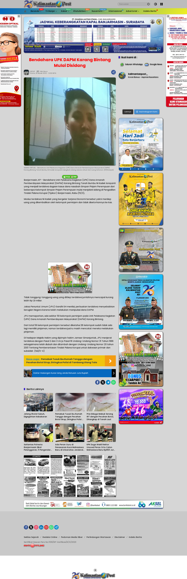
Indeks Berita (135, 537)
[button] (148, 4)
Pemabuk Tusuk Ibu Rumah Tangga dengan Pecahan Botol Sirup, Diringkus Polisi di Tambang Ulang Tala (69, 417)
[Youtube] (46, 527)
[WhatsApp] (113, 382)
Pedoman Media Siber (72, 537)
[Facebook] (97, 382)
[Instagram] (36, 527)
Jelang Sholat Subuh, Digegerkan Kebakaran (35, 415)
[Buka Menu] (161, 4)
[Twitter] (102, 382)
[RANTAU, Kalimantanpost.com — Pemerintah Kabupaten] (141, 94)
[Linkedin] (41, 527)
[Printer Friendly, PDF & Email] (69, 176)
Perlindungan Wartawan (99, 537)
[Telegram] (108, 382)
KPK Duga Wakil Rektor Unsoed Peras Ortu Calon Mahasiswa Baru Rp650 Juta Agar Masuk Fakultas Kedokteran (101, 447)
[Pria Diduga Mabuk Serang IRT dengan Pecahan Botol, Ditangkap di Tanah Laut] (101, 402)
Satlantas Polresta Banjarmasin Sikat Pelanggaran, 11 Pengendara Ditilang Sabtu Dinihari (38, 447)
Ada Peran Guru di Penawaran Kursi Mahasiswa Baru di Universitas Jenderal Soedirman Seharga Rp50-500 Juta (69, 447)
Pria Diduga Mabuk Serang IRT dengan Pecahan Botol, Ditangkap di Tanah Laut (100, 417)
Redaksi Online (50, 537)
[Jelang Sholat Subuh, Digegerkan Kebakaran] (38, 402)
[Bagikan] (113, 72)
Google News (156, 64)
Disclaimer (120, 537)
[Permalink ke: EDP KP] (27, 72)
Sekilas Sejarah (31, 537)
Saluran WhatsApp (134, 64)
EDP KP (32, 71)
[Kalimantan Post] (48, 4)
